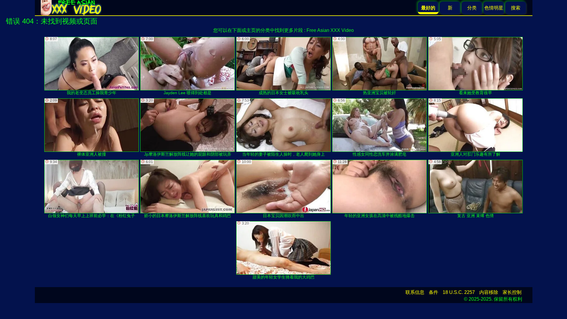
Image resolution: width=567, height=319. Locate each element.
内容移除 (488, 292)
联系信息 (414, 292)
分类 (472, 7)
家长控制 (512, 292)
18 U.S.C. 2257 (459, 292)
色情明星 (493, 7)
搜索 (515, 7)
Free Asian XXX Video (330, 30)
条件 (433, 292)
